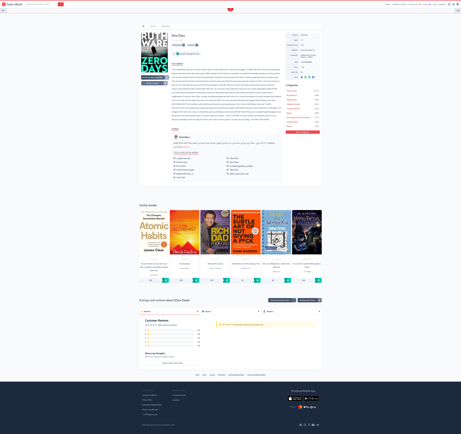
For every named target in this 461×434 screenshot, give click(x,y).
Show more (185, 147)
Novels (313, 55)
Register (442, 4)
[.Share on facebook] (313, 77)
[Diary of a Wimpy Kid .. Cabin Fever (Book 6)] (276, 232)
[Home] (143, 26)
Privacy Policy (147, 400)
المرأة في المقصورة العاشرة (241, 166)
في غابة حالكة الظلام (184, 173)
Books (387, 4)
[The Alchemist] (185, 232)
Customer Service (179, 395)
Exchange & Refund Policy (152, 405)
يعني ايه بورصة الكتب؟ (149, 414)
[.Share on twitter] (309, 77)
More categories (302, 132)
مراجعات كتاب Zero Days (236, 375)
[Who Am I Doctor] (3, 10)
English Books (305, 55)
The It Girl (234, 158)
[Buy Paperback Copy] (154, 280)
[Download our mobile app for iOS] (295, 398)
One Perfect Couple (185, 170)
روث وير (212, 375)
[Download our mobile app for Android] (311, 398)
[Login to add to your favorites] (181, 40)
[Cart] (449, 4)
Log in (435, 4)
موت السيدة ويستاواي (239, 173)
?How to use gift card (150, 409)
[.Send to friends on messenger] (302, 77)
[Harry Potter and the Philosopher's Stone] (307, 232)
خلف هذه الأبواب (183, 158)
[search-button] (61, 4)
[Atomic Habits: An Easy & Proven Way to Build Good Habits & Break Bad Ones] (154, 232)
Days (204, 375)
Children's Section (399, 4)
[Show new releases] (230, 10)
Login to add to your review (172, 363)
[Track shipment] (453, 4)
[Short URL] (309, 72)
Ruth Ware (184, 137)
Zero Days (234, 162)
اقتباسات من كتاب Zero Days (256, 375)
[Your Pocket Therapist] (457, 10)
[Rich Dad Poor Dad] (215, 232)
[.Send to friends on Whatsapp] (305, 77)
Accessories (414, 4)
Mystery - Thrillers (307, 57)
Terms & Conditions (149, 395)
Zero (197, 375)
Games (425, 4)
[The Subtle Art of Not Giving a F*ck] (246, 232)
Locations (176, 400)
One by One (181, 162)
